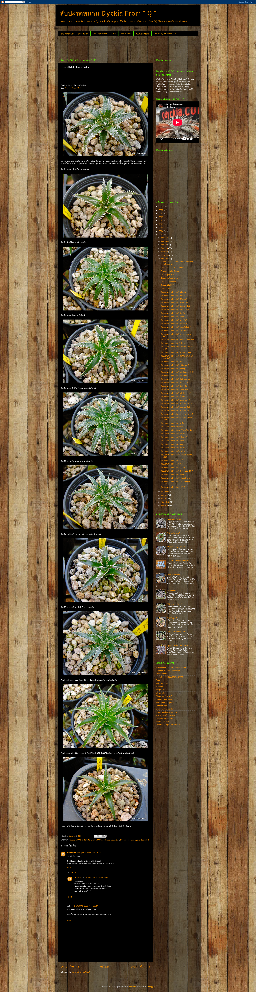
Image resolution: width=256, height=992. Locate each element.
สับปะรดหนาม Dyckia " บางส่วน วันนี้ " (176, 407)
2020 (161, 210)
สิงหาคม (164, 252)
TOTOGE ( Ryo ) (163, 683)
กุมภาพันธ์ (165, 502)
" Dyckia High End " (175, 590)
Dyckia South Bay (112, 840)
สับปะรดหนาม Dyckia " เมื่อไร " (173, 460)
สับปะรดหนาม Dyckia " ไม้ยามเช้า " (175, 437)
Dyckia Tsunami (127, 840)
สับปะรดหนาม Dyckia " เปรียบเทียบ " (175, 411)
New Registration (100, 33)
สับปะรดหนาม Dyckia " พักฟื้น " (173, 423)
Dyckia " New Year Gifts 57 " (179, 646)
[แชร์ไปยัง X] (100, 836)
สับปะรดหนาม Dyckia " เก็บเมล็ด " (174, 448)
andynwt (132, 987)
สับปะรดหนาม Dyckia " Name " (173, 468)
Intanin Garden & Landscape (168, 671)
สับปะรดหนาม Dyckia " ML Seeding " (176, 393)
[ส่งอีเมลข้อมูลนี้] (95, 836)
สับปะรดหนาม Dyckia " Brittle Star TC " (177, 471)
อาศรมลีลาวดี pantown (165, 715)
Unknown (71, 853)
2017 (161, 221)
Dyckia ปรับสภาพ (168, 285)
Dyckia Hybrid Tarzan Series (172, 268)
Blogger (151, 987)
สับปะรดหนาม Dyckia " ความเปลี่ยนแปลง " (178, 340)
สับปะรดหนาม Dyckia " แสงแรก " (174, 441)
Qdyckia (77, 877)
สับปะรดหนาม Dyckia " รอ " (172, 464)
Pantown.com (161, 706)
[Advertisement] (106, 46)
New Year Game (174, 519)
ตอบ (69, 867)
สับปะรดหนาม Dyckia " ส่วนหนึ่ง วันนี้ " (176, 306)
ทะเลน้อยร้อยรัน (142, 33)
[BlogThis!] (97, 836)
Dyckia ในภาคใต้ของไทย (80, 840)
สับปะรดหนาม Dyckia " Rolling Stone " (176, 352)
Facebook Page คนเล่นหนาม (168, 725)
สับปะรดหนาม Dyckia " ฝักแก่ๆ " (173, 444)
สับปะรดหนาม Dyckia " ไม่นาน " (173, 343)
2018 (161, 217)
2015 (161, 228)
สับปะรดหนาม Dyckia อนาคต (172, 474)
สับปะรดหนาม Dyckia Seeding (173, 369)
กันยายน (164, 248)
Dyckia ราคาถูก (97, 840)
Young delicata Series (170, 271)
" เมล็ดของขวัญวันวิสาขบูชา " (179, 561)
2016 (161, 224)
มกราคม (164, 506)
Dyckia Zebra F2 (142, 840)
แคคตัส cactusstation (164, 718)
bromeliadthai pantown (165, 709)
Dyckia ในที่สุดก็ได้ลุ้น (169, 278)
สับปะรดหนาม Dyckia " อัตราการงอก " (176, 303)
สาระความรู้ (83, 33)
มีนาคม (164, 499)
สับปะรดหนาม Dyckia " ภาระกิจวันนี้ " (176, 327)
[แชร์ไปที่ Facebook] (102, 836)
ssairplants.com (162, 722)
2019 (161, 214)
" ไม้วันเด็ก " (172, 618)
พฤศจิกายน (166, 241)
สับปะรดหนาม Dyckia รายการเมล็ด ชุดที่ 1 (177, 414)
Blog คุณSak (161, 693)
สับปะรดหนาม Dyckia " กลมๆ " (173, 434)
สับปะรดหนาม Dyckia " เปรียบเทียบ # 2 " (177, 404)
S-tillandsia (160, 687)
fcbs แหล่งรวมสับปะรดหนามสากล (169, 677)
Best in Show (126, 33)
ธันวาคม (164, 238)
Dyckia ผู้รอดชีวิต (167, 274)
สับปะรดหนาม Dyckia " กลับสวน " (174, 292)
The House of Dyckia (165, 702)
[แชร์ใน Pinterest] (105, 836)
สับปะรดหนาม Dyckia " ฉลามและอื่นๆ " (176, 295)
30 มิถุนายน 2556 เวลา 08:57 (97, 877)
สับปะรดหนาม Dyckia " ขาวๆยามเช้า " (176, 310)
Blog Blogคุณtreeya (164, 699)
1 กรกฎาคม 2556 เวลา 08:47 (86, 906)
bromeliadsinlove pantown (167, 712)
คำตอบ (73, 873)
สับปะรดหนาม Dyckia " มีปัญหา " (174, 299)
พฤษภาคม (165, 491)
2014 (161, 231)
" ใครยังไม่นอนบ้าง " (175, 533)
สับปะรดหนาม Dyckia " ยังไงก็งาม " (175, 383)
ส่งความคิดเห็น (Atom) (81, 972)
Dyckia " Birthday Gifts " (177, 632)
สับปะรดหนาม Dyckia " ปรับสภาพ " (175, 324)
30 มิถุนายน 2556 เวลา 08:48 (89, 853)
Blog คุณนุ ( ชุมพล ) (164, 696)
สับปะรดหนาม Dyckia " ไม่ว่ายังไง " (175, 390)
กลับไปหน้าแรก (67, 33)
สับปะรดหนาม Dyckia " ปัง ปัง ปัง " (174, 386)
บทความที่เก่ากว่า (140, 966)
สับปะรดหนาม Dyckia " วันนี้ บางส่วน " (176, 379)
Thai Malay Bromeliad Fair (165, 33)
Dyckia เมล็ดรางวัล (168, 282)
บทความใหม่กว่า (70, 966)
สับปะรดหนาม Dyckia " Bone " (173, 362)
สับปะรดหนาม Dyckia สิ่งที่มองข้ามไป (175, 478)
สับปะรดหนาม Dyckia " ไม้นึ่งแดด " (175, 365)
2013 (161, 235)
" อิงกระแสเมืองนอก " (175, 574)
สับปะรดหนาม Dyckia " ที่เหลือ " (173, 397)
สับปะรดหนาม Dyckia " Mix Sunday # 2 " (177, 372)
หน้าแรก (104, 966)
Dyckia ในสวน (166, 289)
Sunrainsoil (160, 680)
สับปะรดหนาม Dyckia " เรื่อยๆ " (173, 317)
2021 (161, 207)
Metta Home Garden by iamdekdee (171, 667)
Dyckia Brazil (161, 674)
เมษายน (164, 495)
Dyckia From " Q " (73, 88)
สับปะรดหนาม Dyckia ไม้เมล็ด (173, 451)
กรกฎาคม (165, 255)
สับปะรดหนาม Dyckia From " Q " (108, 13)
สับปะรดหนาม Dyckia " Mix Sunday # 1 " (177, 376)
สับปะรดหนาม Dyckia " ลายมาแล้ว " (175, 400)
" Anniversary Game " (176, 547)
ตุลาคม (164, 245)
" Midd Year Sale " (174, 604)
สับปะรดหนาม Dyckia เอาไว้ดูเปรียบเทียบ (177, 430)
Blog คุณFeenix (162, 690)
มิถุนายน (164, 259)
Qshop (114, 33)
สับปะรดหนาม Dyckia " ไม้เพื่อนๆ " (174, 331)
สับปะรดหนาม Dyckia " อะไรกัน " (174, 320)
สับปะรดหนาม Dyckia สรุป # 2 (173, 487)
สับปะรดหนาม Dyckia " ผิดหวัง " (173, 313)
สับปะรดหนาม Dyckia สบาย (172, 427)
